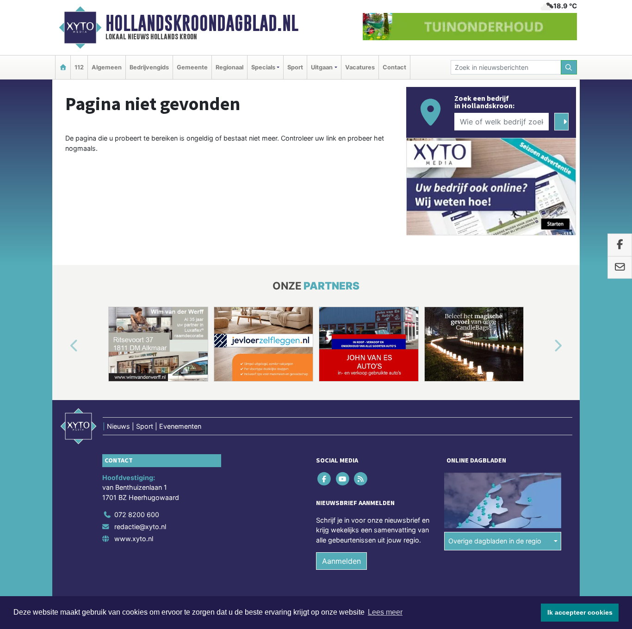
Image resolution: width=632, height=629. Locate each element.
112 (79, 67)
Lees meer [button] (385, 612)
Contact (394, 67)
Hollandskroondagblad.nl (201, 23)
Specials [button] (263, 67)
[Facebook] (325, 478)
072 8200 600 (136, 514)
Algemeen (107, 67)
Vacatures (360, 67)
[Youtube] (343, 478)
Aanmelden (341, 561)
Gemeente (192, 67)
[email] (620, 267)
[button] (63, 346)
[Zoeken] (569, 67)
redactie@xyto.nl (140, 526)
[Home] (62, 67)
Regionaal (229, 67)
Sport (295, 67)
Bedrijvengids (149, 67)
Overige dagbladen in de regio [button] (494, 541)
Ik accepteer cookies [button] (580, 612)
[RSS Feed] (361, 478)
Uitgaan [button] (322, 67)
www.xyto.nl (133, 539)
